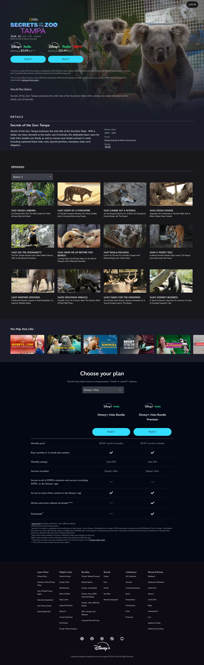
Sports (128, 594)
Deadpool (151, 576)
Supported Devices (66, 605)
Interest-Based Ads (44, 612)
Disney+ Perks (64, 582)
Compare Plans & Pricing (90, 620)
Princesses (129, 617)
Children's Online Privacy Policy (46, 583)
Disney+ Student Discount (91, 576)
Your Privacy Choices (44, 606)
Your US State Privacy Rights (44, 592)
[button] (68, 572)
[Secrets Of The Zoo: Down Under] (64, 344)
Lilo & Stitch (152, 600)
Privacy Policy (42, 576)
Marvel (106, 588)
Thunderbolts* (153, 611)
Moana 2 (151, 594)
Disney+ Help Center (97, 540)
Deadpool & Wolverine (156, 582)
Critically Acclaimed (133, 588)
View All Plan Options (21, 89)
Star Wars (107, 594)
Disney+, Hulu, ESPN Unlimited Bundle (89, 595)
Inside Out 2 (152, 588)
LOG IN (192, 4)
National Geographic (111, 600)
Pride (127, 611)
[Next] (198, 344)
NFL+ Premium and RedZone (88, 613)
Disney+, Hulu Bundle (89, 588)
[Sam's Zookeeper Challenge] (173, 344)
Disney (106, 576)
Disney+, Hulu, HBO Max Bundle (91, 604)
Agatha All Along (154, 623)
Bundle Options (87, 582)
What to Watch (64, 594)
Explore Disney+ (65, 576)
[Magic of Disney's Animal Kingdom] (100, 344)
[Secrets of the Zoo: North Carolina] (27, 344)
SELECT (28, 59)
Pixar (105, 582)
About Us (62, 611)
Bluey (150, 605)
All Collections (131, 576)
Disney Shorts (130, 600)
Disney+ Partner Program (68, 629)
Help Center (63, 600)
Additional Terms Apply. (30, 80)
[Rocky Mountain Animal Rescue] (137, 344)
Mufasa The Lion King (155, 629)
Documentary (130, 605)
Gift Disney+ (63, 623)
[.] (82, 638)
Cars (149, 617)
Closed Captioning (66, 617)
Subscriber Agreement (45, 600)
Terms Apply (36, 524)
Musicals (129, 582)
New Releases (64, 588)
